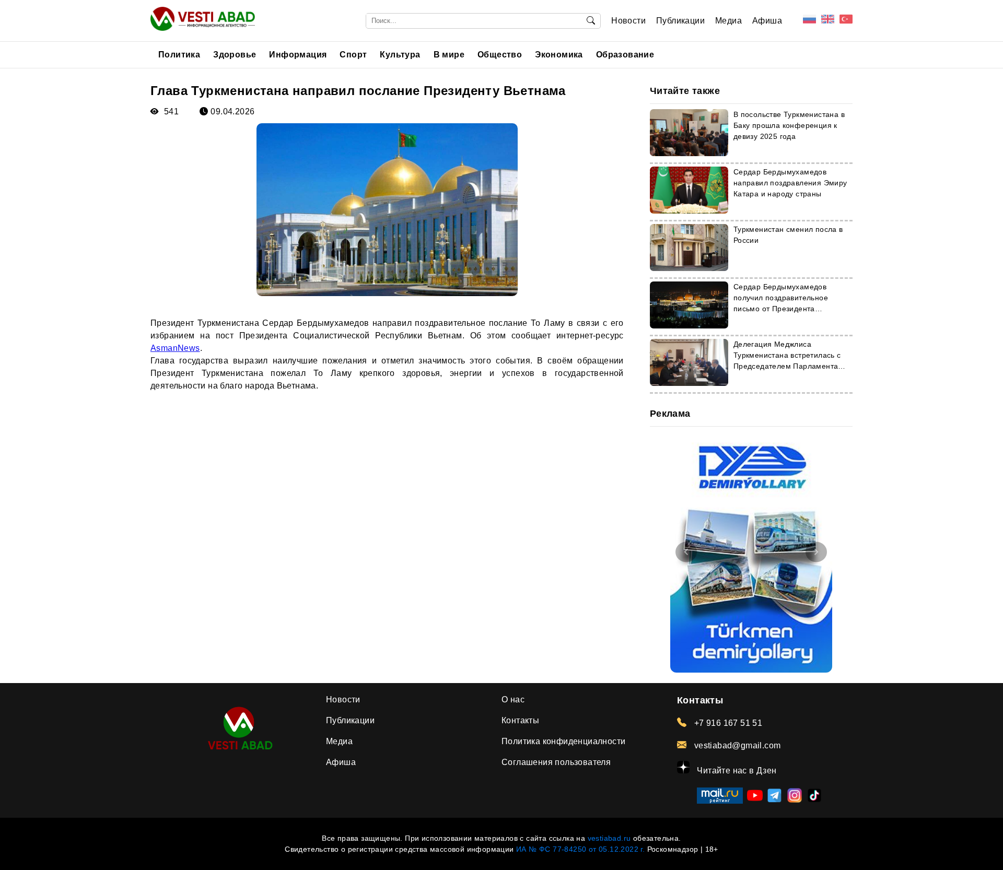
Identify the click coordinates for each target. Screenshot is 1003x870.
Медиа (728, 20)
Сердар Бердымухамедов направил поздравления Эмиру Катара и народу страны (790, 183)
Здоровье (234, 54)
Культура (400, 54)
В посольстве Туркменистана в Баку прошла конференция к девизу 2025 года (789, 125)
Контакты (520, 720)
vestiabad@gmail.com (736, 745)
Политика (179, 54)
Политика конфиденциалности (563, 741)
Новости (628, 20)
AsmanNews (175, 348)
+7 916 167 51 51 (727, 723)
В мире (449, 54)
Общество (499, 54)
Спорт (353, 54)
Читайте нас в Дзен (736, 770)
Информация (297, 54)
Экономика (559, 54)
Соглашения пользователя (556, 762)
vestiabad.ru (609, 838)
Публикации (680, 20)
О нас (512, 699)
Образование (625, 54)
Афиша (767, 20)
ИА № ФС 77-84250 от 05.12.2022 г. (580, 849)
